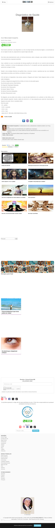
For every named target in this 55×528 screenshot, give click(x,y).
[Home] (27, 412)
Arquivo (3, 467)
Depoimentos (4, 458)
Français (3, 479)
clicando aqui (21, 139)
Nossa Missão (4, 457)
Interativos (3, 443)
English (3, 475)
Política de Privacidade (22, 519)
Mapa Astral (4, 440)
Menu (4, 2)
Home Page (4, 437)
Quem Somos (4, 455)
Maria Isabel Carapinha (11, 38)
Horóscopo (3, 441)
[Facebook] (9, 399)
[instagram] (6, 399)
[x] (13, 399)
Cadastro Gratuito (5, 461)
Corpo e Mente (8, 40)
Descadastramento (5, 463)
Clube (2, 446)
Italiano (2, 476)
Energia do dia (4, 438)
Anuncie (3, 469)
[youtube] (2, 399)
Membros (51, 2)
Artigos (2, 444)
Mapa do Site (4, 464)
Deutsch (3, 478)
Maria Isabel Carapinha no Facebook (26, 133)
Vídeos (2, 449)
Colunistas (3, 460)
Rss (2, 466)
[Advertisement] (27, 227)
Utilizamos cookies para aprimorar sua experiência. (23, 525)
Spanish (3, 473)
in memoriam (27, 514)
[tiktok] (16, 399)
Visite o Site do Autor (7, 135)
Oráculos (3, 451)
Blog (2, 447)
